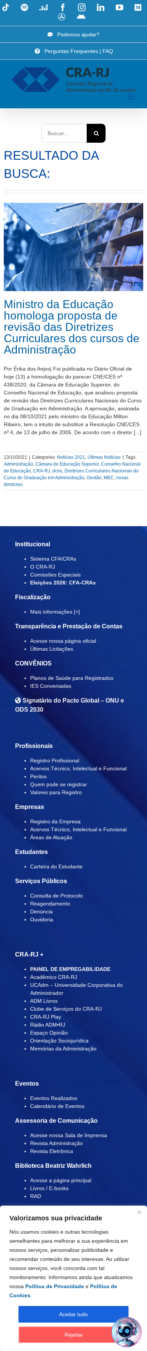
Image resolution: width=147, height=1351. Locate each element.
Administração (18, 464)
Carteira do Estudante (56, 866)
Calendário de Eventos (57, 1106)
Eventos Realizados (53, 1098)
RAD (35, 1196)
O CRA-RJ (42, 567)
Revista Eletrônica (51, 1151)
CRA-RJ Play (45, 1017)
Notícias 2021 (71, 457)
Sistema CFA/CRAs (53, 559)
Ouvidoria (41, 919)
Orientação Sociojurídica (59, 1041)
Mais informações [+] (55, 612)
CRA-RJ (41, 471)
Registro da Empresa (55, 821)
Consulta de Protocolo (56, 896)
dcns (57, 471)
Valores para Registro (56, 792)
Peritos (38, 776)
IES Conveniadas (50, 686)
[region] (73, 1278)
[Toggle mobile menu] (132, 97)
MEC (109, 477)
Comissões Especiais (55, 575)
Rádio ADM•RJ (47, 1025)
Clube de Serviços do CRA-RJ (66, 1009)
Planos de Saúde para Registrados (71, 678)
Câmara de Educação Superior (67, 464)
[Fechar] (139, 1212)
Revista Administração (56, 1143)
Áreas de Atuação (51, 837)
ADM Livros (44, 1001)
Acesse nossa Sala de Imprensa (68, 1135)
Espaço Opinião (49, 1033)
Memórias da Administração (63, 1049)
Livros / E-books (49, 1188)
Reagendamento (50, 904)
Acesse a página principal (60, 1180)
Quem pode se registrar (58, 784)
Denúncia (41, 911)
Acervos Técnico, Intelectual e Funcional (78, 768)
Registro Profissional (54, 760)
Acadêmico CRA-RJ (53, 977)
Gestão (94, 477)
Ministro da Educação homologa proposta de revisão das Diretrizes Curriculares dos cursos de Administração (71, 327)
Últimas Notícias (104, 457)
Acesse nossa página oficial (63, 641)
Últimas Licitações (51, 649)
